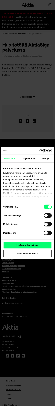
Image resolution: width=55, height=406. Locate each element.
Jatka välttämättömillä (27, 253)
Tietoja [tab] (45, 158)
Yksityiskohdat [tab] (27, 158)
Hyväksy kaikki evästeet (27, 245)
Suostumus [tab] (9, 158)
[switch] (48, 215)
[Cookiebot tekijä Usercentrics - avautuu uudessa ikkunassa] (39, 150)
